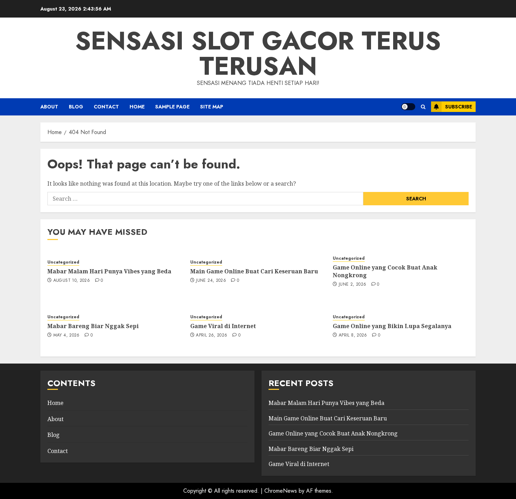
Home (55, 403)
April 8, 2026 (353, 335)
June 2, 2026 (352, 284)
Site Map (211, 106)
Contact (106, 106)
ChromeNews (280, 491)
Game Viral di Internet (223, 326)
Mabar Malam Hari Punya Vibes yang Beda (109, 271)
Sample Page (172, 106)
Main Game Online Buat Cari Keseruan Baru (254, 271)
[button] (423, 107)
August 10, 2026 (71, 281)
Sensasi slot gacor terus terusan (258, 53)
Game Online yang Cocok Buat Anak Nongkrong (385, 271)
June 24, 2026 (211, 281)
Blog (76, 106)
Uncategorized (63, 262)
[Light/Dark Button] (408, 106)
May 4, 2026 (66, 335)
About (49, 106)
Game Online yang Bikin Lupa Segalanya (392, 326)
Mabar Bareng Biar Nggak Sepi (93, 326)
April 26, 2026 (211, 335)
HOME (137, 106)
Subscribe (458, 106)
